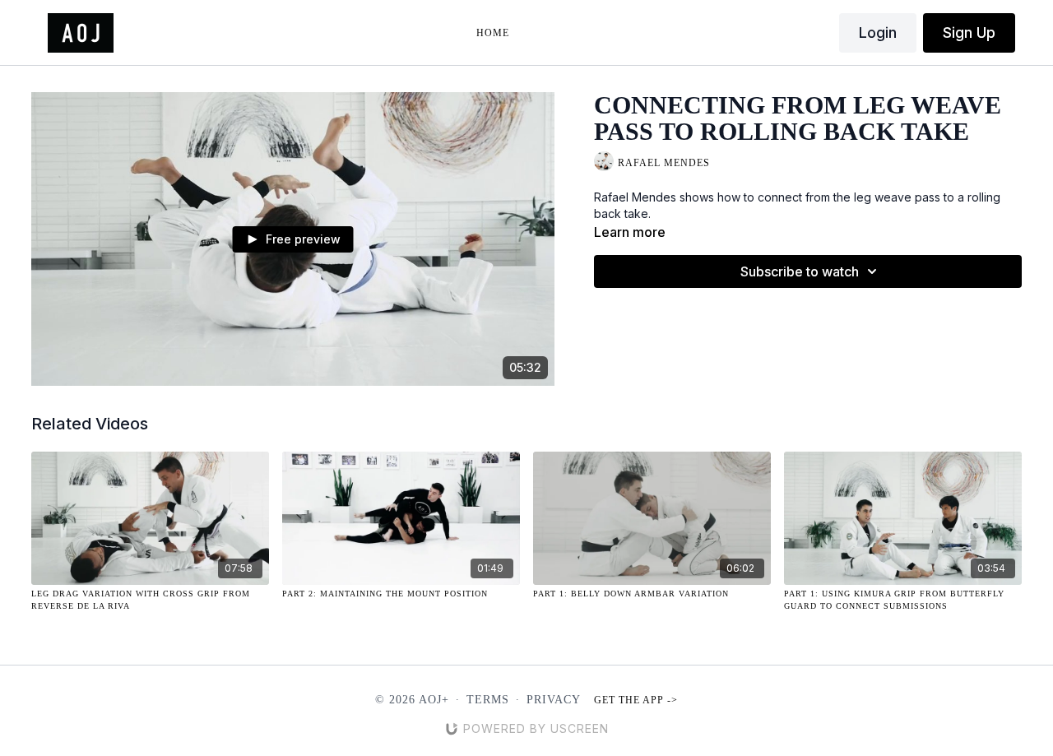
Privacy (553, 699)
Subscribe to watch (799, 271)
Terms (487, 699)
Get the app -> (636, 700)
